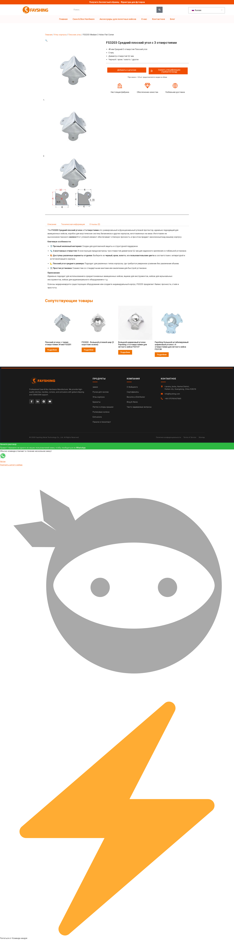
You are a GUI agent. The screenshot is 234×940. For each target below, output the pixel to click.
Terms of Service (189, 437)
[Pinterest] (43, 401)
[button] (46, 40)
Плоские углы (74, 34)
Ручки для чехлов (100, 392)
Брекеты (96, 402)
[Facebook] (31, 401)
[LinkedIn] (37, 401)
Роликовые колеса (101, 412)
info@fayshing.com (172, 394)
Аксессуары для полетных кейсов (118, 19)
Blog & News (132, 402)
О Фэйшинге (132, 387)
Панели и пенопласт (102, 422)
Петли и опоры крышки (103, 407)
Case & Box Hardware (83, 19)
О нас (144, 19)
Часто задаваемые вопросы (139, 407)
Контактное (158, 19)
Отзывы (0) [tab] (94, 224)
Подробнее (52, 350)
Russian (197, 10)
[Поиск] (159, 10)
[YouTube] (50, 401)
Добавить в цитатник (126, 70)
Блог (172, 19)
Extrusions (97, 417)
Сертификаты (133, 392)
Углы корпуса (60, 34)
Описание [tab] (51, 224)
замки (95, 387)
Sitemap (202, 437)
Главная (63, 19)
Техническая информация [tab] (73, 224)
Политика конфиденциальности (168, 437)
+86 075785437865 (173, 398)
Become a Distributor (136, 397)
